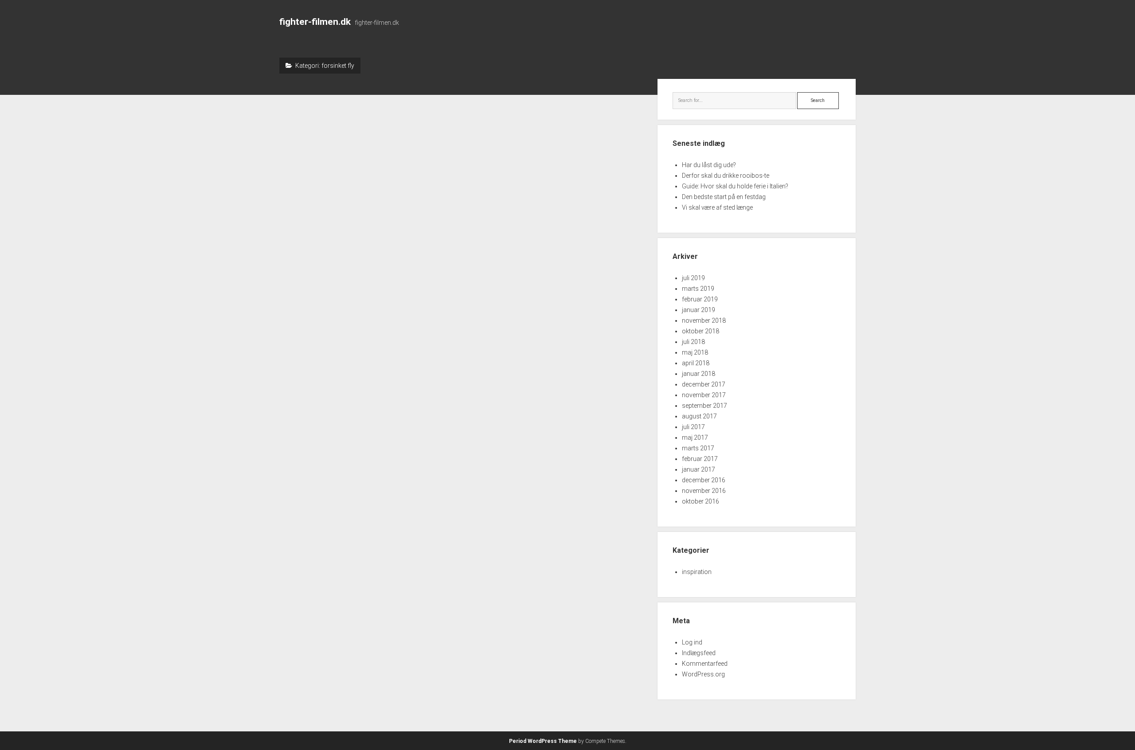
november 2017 (704, 394)
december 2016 (703, 480)
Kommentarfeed (705, 663)
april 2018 (695, 363)
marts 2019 (698, 288)
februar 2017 (700, 458)
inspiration (697, 571)
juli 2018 (693, 341)
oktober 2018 (700, 331)
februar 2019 (700, 299)
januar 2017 (698, 469)
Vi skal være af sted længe (717, 207)
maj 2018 (695, 352)
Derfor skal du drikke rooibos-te (725, 175)
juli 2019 (693, 277)
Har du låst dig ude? (709, 164)
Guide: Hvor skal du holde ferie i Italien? (735, 186)
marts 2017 (698, 448)
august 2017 (699, 416)
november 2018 (704, 320)
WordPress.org (703, 674)
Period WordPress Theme (543, 741)
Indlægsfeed (699, 652)
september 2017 (704, 405)
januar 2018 (698, 373)
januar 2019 (698, 309)
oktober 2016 (700, 501)
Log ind (692, 642)
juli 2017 (693, 426)
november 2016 (704, 490)
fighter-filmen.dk (315, 21)
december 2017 (703, 384)
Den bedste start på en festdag (724, 196)
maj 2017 (695, 437)
